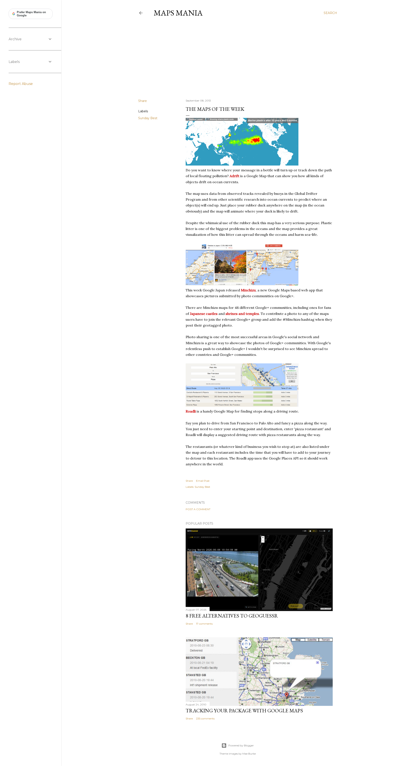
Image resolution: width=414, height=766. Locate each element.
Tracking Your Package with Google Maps (244, 710)
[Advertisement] (237, 58)
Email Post (203, 480)
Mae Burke (249, 753)
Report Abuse (21, 84)
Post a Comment (198, 509)
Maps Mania (178, 13)
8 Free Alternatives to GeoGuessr (232, 615)
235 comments (205, 718)
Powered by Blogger (241, 745)
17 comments (204, 623)
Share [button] (142, 101)
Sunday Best (147, 118)
